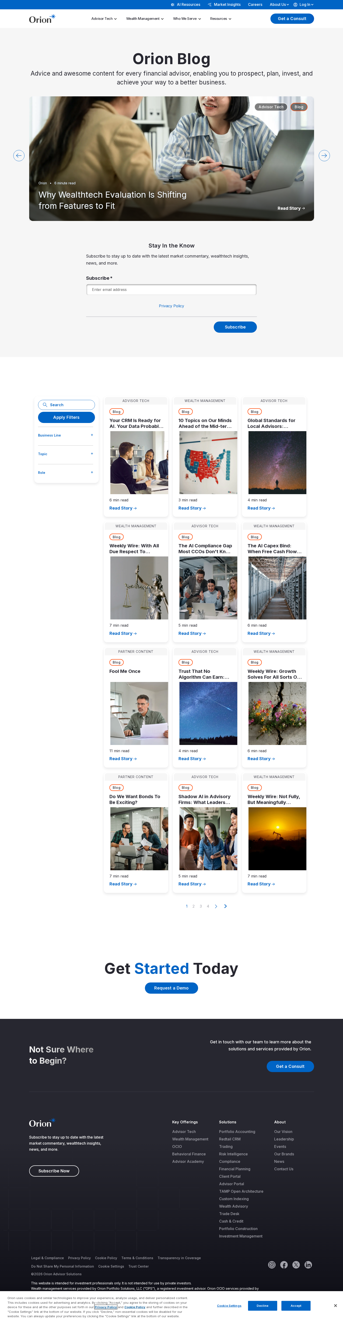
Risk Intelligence (233, 1154)
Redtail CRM (230, 1139)
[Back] (18, 155)
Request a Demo (171, 988)
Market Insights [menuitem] (227, 4)
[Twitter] (296, 1264)
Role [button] (41, 473)
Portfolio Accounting (237, 1131)
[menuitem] (105, 18)
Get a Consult (292, 18)
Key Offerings (185, 1122)
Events (280, 1146)
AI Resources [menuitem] (188, 4)
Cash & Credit (231, 1221)
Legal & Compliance (47, 1258)
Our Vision (283, 1131)
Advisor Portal (231, 1183)
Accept (296, 1305)
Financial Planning (234, 1169)
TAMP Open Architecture (241, 1191)
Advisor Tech (101, 18)
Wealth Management (143, 18)
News (279, 1161)
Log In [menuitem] (305, 4)
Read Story (289, 208)
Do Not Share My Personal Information (62, 1266)
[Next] (324, 155)
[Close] (335, 1305)
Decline (262, 1305)
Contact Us (283, 1169)
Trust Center (138, 1266)
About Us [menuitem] (278, 4)
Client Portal (230, 1176)
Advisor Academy (188, 1161)
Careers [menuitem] (255, 4)
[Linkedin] (308, 1264)
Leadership (284, 1139)
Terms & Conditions (137, 1258)
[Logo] (42, 18)
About (279, 1122)
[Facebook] (284, 1264)
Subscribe (98, 278)
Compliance (229, 1161)
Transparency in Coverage (179, 1258)
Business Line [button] (49, 435)
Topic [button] (42, 454)
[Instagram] (271, 1264)
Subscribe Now (54, 1170)
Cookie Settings (111, 1266)
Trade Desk (229, 1213)
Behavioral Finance (189, 1154)
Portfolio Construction (238, 1228)
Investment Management (240, 1236)
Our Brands (284, 1154)
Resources (218, 18)
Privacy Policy (171, 306)
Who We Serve (185, 18)
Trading (226, 1146)
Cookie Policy (106, 1258)
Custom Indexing (234, 1198)
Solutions (227, 1122)
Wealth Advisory (233, 1206)
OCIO (177, 1146)
